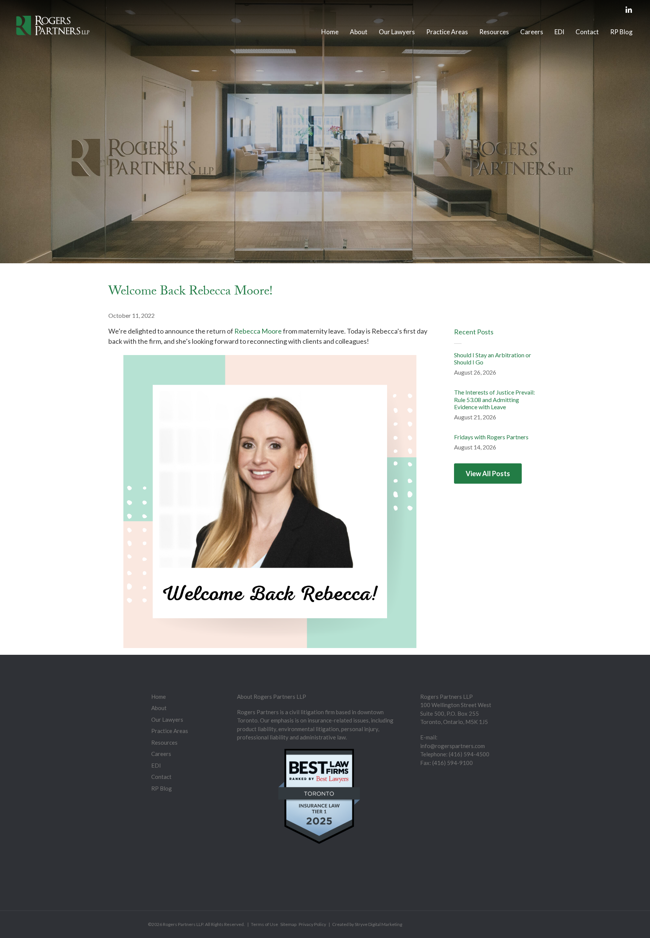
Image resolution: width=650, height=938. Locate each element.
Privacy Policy (312, 924)
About (359, 32)
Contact (587, 32)
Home (330, 32)
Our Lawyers (397, 32)
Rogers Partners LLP (183, 924)
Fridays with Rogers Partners (491, 436)
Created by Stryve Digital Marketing (367, 924)
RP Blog (621, 32)
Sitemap (288, 924)
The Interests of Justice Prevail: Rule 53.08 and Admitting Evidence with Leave (494, 399)
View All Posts (488, 473)
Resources (494, 32)
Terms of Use (264, 924)
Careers (531, 32)
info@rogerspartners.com (452, 745)
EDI (559, 32)
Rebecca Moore (258, 331)
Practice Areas (447, 32)
